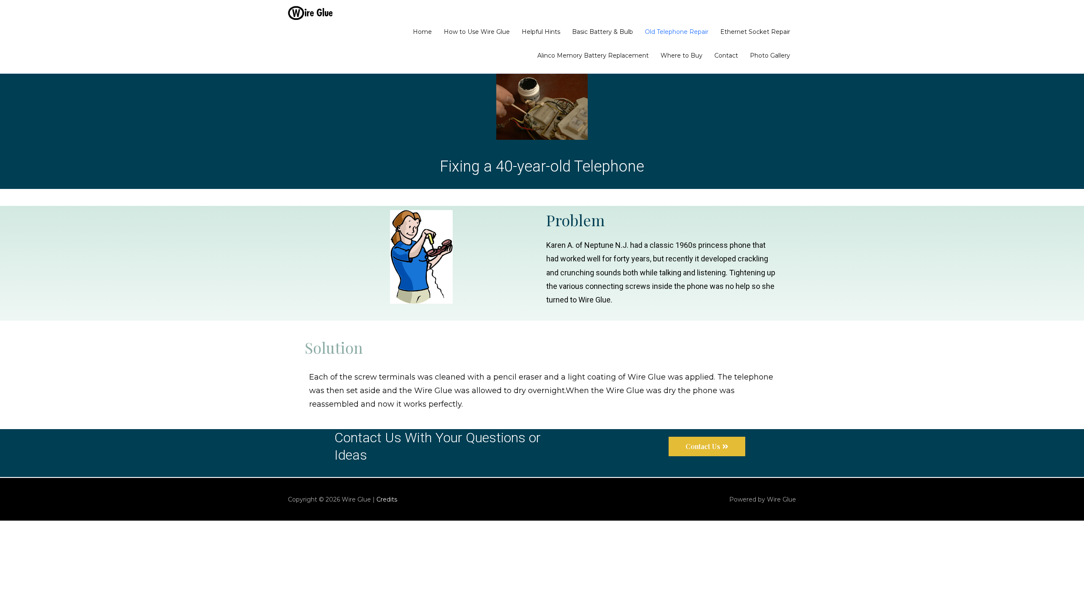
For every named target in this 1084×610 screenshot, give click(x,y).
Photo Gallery (770, 55)
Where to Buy (681, 55)
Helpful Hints (541, 32)
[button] (707, 446)
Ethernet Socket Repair (755, 32)
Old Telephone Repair (676, 32)
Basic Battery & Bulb (602, 32)
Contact (726, 55)
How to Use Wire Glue (477, 32)
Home (422, 32)
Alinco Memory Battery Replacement (593, 55)
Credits (386, 499)
